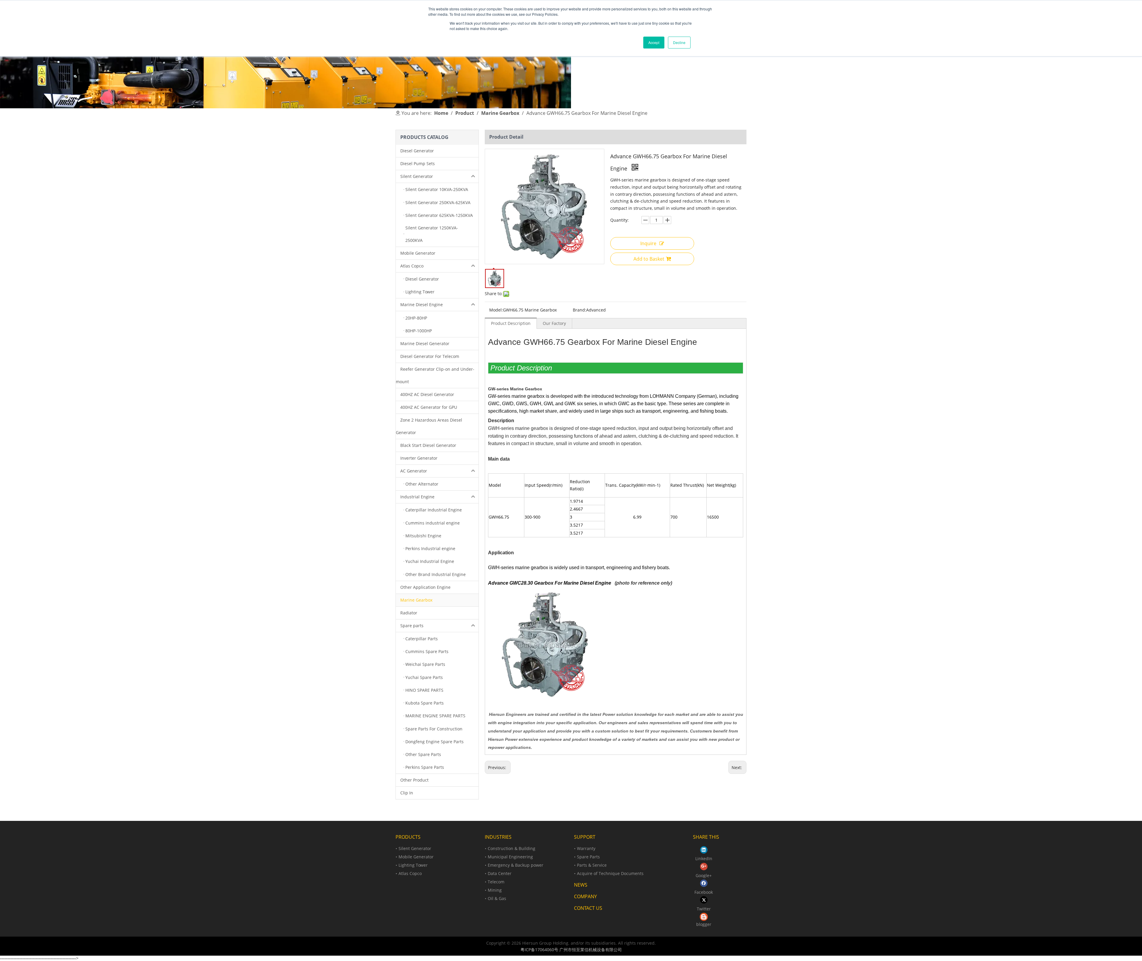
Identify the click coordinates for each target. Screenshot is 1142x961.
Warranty (586, 848)
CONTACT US (588, 908)
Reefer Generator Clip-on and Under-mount (435, 375)
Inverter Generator (418, 458)
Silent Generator (416, 176)
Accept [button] (653, 42)
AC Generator (413, 471)
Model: (496, 310)
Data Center (500, 873)
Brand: (579, 310)
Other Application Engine (425, 587)
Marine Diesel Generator (424, 343)
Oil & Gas (497, 898)
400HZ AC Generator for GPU (428, 407)
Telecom (496, 882)
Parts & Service (592, 865)
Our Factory (554, 323)
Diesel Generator (417, 151)
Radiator (408, 613)
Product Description (511, 323)
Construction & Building (511, 848)
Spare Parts (588, 857)
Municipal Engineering (510, 857)
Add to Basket (648, 259)
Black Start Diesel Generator (428, 445)
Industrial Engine (417, 497)
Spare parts (411, 625)
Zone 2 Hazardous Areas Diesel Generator (429, 426)
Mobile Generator (417, 253)
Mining (495, 890)
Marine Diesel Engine (421, 304)
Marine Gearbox (416, 600)
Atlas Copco (411, 266)
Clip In (406, 793)
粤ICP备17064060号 (539, 949)
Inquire (648, 243)
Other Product (414, 780)
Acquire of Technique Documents (610, 873)
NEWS (580, 885)
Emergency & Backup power (515, 865)
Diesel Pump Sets (417, 163)
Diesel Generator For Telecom (429, 356)
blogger (703, 924)
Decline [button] (679, 42)
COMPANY (585, 896)
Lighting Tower (413, 865)
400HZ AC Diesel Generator (427, 394)
